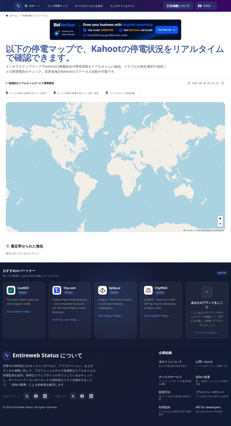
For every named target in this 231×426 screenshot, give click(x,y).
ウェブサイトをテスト (122, 6)
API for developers (208, 407)
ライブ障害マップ (57, 6)
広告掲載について (178, 6)
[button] (220, 218)
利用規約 (164, 407)
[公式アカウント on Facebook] (35, 396)
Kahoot (27, 15)
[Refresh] (222, 83)
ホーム (13, 15)
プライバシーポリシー (210, 392)
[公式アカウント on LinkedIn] (45, 396)
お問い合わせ (204, 362)
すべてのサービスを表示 (89, 6)
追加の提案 (203, 377)
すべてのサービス (170, 377)
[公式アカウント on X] (26, 396)
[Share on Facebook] (82, 396)
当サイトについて (170, 362)
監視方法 (164, 392)
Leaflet (189, 230)
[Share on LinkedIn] (91, 396)
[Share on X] (73, 396)
